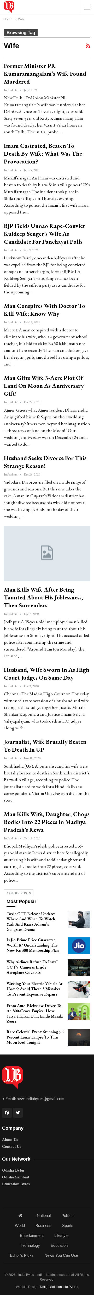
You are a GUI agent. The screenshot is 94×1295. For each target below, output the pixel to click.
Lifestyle (61, 1235)
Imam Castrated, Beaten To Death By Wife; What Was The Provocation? (43, 153)
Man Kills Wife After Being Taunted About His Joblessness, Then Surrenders (43, 597)
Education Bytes (16, 1184)
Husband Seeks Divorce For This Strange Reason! (45, 462)
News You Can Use (61, 1255)
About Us (10, 1140)
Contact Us (11, 1146)
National (44, 1215)
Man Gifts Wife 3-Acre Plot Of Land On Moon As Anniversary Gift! (44, 385)
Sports (67, 1225)
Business (43, 1225)
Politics (67, 1215)
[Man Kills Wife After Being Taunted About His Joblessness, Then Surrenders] (47, 553)
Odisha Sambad (15, 1177)
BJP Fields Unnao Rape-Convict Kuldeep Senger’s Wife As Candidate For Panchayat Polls (44, 233)
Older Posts (19, 893)
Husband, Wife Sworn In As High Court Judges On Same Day (46, 673)
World (20, 1225)
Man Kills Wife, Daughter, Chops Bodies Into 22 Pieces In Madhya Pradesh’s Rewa (47, 822)
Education (59, 1245)
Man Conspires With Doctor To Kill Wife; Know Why (44, 310)
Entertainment (32, 1235)
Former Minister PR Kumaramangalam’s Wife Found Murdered (45, 73)
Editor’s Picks (22, 1255)
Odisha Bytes (13, 1170)
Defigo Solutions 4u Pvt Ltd (59, 1287)
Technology (30, 1245)
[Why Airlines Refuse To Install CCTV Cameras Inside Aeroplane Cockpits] (79, 967)
